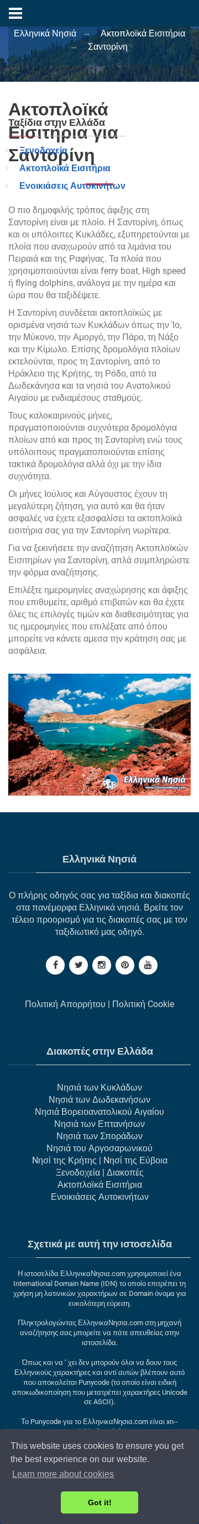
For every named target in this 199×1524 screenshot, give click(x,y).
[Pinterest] (125, 965)
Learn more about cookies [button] (63, 1474)
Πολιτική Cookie (143, 1004)
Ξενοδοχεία (43, 150)
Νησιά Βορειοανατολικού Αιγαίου (99, 1112)
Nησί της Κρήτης (64, 1160)
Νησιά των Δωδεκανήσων (99, 1099)
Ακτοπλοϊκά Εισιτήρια (65, 168)
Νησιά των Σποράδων (99, 1136)
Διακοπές (125, 1172)
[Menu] (15, 13)
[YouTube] (148, 965)
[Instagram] (101, 965)
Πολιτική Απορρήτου (65, 1004)
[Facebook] (55, 965)
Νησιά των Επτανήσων (99, 1124)
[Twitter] (78, 965)
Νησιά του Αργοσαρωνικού (99, 1148)
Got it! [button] (100, 1502)
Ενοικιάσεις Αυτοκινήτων (72, 186)
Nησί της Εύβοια (135, 1160)
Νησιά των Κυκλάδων (99, 1087)
